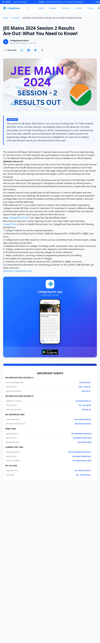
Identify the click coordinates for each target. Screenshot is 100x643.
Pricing (90, 8)
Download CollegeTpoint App (17, 271)
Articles (79, 8)
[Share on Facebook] (28, 50)
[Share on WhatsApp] (21, 50)
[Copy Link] (42, 50)
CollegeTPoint (10, 224)
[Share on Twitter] (35, 50)
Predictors (66, 8)
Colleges (52, 8)
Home (41, 8)
